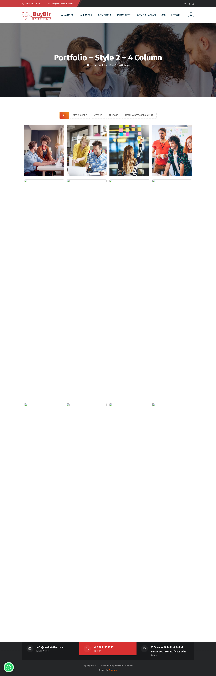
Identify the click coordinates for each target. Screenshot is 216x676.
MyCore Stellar (86, 296)
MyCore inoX (172, 296)
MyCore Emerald (44, 296)
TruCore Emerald (129, 519)
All (64, 115)
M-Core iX (172, 156)
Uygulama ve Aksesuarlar (139, 115)
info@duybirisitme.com (49, 647)
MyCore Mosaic (129, 296)
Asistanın (113, 670)
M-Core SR (129, 156)
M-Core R (86, 156)
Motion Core (80, 115)
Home (90, 65)
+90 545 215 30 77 (104, 647)
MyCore (98, 115)
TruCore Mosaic (172, 519)
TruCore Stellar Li (86, 519)
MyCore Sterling (44, 519)
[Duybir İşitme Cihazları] (36, 15)
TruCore (113, 115)
